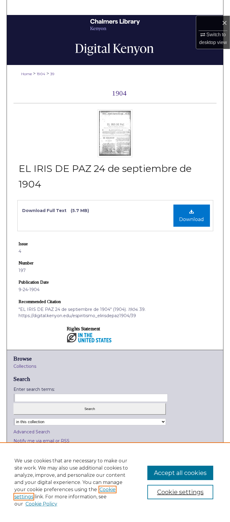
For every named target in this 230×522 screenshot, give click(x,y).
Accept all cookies (180, 472)
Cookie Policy (41, 504)
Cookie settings (180, 492)
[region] (115, 482)
